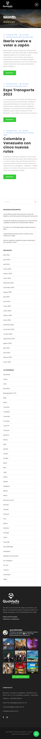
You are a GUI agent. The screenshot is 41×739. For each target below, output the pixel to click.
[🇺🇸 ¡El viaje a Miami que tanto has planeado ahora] (32, 668)
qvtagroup (6, 551)
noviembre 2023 (8, 287)
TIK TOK (5, 565)
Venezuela (30, 133)
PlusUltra (6, 528)
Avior (5, 384)
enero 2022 (7, 362)
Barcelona (6, 388)
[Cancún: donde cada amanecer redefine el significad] (32, 656)
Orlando (6, 509)
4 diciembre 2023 (11, 131)
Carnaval (6, 407)
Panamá (6, 514)
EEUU (4, 444)
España (15, 37)
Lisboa (5, 477)
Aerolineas (9, 37)
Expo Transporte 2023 (18, 92)
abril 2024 (6, 264)
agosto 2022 (7, 343)
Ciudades (6, 412)
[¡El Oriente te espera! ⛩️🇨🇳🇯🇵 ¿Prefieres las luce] (20, 668)
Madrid (5, 482)
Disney (5, 440)
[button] (36, 734)
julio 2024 (6, 255)
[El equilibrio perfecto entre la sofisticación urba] (8, 644)
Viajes (31, 37)
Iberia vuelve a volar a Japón (17, 43)
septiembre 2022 (9, 339)
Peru (4, 519)
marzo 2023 (7, 311)
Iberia (20, 37)
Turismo (25, 86)
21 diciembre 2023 (11, 35)
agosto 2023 (7, 292)
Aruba (5, 379)
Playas (5, 523)
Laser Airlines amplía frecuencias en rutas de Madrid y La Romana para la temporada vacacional (20, 215)
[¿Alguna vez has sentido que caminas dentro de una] (8, 656)
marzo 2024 (7, 269)
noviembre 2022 (8, 329)
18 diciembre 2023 (11, 84)
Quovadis (26, 37)
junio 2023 (6, 301)
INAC (4, 468)
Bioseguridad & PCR (9, 393)
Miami (5, 495)
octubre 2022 (7, 334)
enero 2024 (7, 278)
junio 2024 (6, 260)
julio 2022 (6, 348)
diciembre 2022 (8, 325)
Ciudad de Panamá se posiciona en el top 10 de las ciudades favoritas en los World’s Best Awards (20, 222)
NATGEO (6, 505)
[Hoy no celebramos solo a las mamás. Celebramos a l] (8, 668)
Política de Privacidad (10, 617)
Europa (5, 454)
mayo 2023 (7, 306)
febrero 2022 (7, 357)
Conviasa (6, 421)
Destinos (6, 435)
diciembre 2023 (8, 283)
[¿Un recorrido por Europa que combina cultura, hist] (20, 644)
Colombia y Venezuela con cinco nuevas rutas (17, 145)
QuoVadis (25, 35)
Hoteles (5, 458)
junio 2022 (6, 353)
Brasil (5, 402)
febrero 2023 (7, 315)
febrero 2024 (7, 274)
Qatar (5, 537)
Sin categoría (7, 561)
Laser (5, 472)
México (5, 491)
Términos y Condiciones (11, 619)
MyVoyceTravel (8, 500)
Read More (9, 73)
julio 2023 (6, 297)
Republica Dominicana (10, 556)
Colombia (16, 133)
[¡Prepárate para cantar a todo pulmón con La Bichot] (32, 644)
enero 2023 (7, 320)
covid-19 (6, 426)
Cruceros (6, 430)
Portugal (6, 533)
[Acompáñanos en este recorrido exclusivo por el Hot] (20, 656)
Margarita (6, 486)
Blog (4, 398)
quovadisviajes (17, 86)
